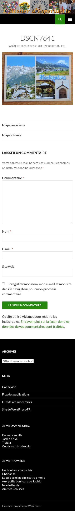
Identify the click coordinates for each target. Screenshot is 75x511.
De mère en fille (12, 435)
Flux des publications (15, 394)
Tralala (6, 442)
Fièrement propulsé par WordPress (21, 505)
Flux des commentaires (17, 402)
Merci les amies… (55, 46)
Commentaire (13, 178)
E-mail (7, 249)
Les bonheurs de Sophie (17, 470)
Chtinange (8, 474)
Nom (6, 231)
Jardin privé (10, 439)
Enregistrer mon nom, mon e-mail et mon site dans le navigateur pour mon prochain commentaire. (36, 289)
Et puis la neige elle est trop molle (23, 477)
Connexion (9, 387)
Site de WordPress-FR (16, 409)
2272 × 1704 (35, 46)
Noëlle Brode (10, 485)
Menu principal (70, 19)
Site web (8, 266)
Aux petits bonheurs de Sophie (21, 481)
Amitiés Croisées (13, 489)
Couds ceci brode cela (16, 446)
